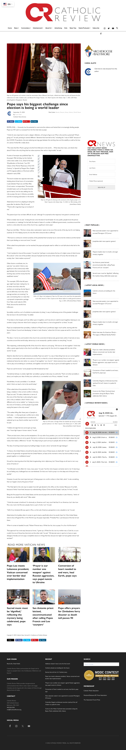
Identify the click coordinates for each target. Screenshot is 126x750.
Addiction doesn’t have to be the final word (57, 664)
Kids (65, 28)
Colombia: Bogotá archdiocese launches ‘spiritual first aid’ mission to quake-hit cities (105, 383)
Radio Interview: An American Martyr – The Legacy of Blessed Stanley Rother (105, 333)
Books (57, 112)
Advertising (58, 28)
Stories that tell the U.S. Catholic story (56, 672)
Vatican (71, 112)
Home (10, 28)
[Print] (7, 640)
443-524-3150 (11, 707)
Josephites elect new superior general (104, 241)
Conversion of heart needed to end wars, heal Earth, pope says (105, 371)
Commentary (25, 28)
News (16, 28)
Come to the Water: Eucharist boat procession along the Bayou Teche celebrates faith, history (104, 393)
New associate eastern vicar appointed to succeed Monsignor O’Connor (105, 302)
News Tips (73, 28)
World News (77, 112)
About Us (48, 28)
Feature (62, 112)
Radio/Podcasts (84, 28)
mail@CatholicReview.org (14, 709)
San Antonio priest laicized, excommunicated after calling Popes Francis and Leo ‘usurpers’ (104, 265)
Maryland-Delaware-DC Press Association (95, 695)
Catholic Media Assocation (91, 691)
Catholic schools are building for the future (57, 668)
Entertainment (37, 28)
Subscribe (96, 28)
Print (9, 640)
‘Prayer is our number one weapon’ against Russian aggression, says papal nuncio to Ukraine (106, 362)
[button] (117, 28)
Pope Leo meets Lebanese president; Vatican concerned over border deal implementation (18, 572)
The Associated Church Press (92, 700)
